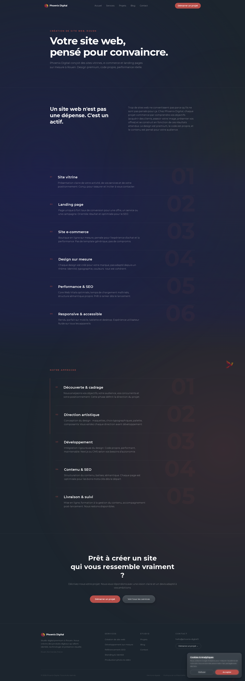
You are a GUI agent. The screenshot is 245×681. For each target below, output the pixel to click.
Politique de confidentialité (174, 675)
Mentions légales (153, 675)
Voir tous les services (139, 599)
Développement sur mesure (119, 644)
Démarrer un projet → (188, 646)
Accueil (98, 5)
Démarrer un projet (188, 5)
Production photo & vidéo (118, 660)
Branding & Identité (114, 654)
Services (110, 5)
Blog (133, 5)
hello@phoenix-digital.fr (187, 639)
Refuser (202, 672)
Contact (144, 5)
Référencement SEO (115, 649)
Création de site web (115, 639)
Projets (122, 5)
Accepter (227, 672)
